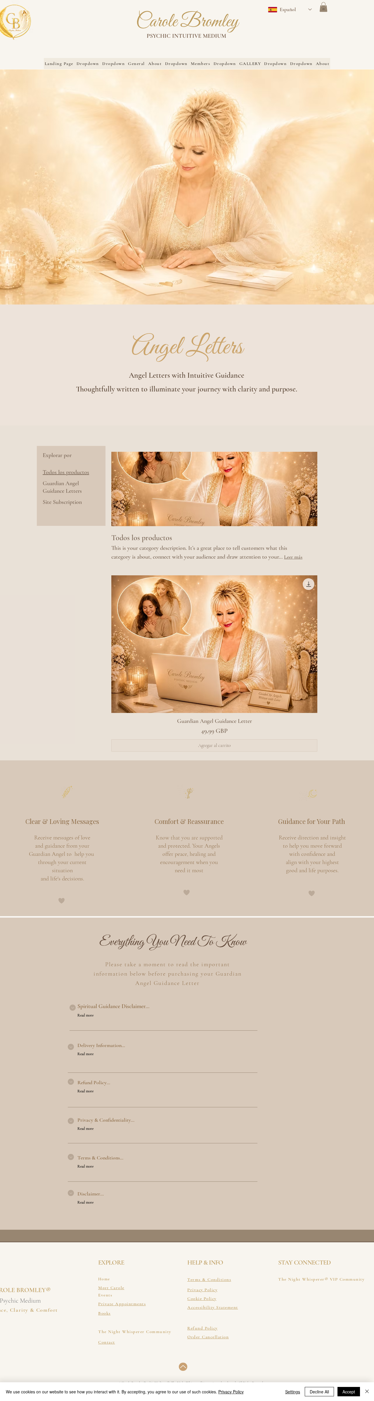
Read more (85, 1015)
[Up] (183, 1367)
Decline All (319, 1392)
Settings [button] (292, 1392)
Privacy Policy (231, 1392)
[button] (323, 7)
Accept (348, 1392)
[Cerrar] (366, 1391)
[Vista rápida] (214, 644)
